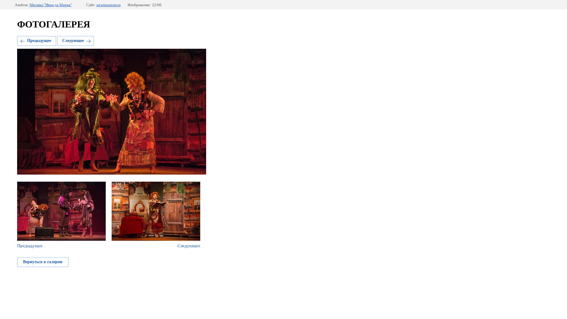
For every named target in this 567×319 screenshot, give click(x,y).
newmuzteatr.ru (109, 5)
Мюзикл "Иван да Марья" (51, 5)
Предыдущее (39, 40)
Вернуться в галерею (43, 262)
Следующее (73, 40)
